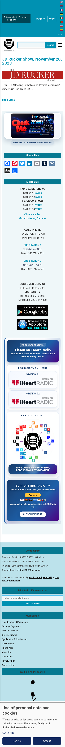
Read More (8, 100)
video (38, 204)
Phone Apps (7, 648)
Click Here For (32, 214)
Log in (52, 18)
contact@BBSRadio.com (29, 570)
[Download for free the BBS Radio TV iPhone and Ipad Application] (32, 324)
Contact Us (7, 656)
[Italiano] (61, 18)
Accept (47, 741)
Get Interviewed (9, 635)
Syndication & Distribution (14, 639)
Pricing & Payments (11, 626)
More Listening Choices (32, 218)
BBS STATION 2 (32, 260)
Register (41, 18)
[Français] (61, 10)
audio (38, 192)
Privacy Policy (8, 661)
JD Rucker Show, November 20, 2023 (32, 61)
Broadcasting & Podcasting (15, 622)
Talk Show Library (10, 631)
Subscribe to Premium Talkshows (16, 18)
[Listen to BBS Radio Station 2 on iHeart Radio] (32, 401)
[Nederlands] (61, 6)
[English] (61, 2)
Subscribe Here (32, 514)
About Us (6, 652)
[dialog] (32, 724)
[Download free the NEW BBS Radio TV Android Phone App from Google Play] (32, 310)
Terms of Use (8, 665)
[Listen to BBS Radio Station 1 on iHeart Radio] (32, 382)
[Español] (61, 29)
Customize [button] (8, 732)
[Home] (9, 44)
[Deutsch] (61, 14)
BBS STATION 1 (32, 245)
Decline (17, 741)
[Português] (61, 22)
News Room (8, 643)
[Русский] (61, 25)
